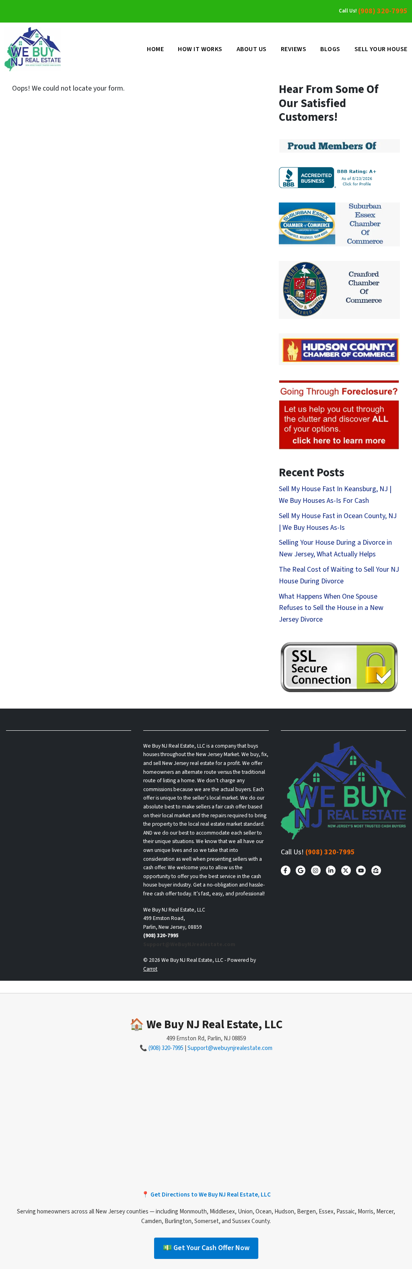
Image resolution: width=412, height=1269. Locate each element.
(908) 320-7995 (383, 11)
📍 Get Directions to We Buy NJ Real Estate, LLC (206, 1194)
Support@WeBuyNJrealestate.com (189, 944)
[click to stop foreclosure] (339, 415)
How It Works (200, 49)
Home (155, 49)
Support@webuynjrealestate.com (229, 1048)
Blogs (330, 49)
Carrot (150, 969)
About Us (252, 49)
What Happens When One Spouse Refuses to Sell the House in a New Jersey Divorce (331, 608)
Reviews (293, 49)
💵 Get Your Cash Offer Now (206, 1248)
